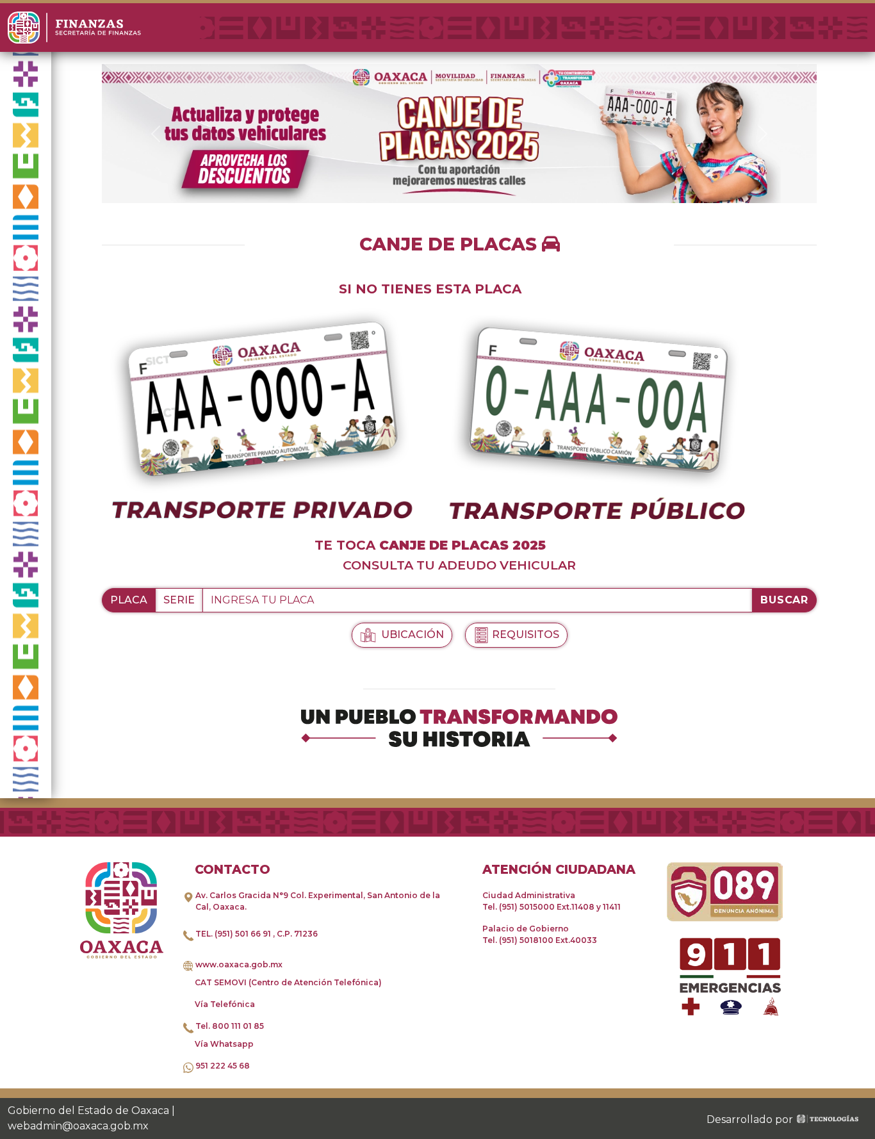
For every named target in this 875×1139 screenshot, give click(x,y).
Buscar (784, 600)
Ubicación (411, 634)
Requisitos (525, 634)
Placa (128, 600)
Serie (179, 600)
